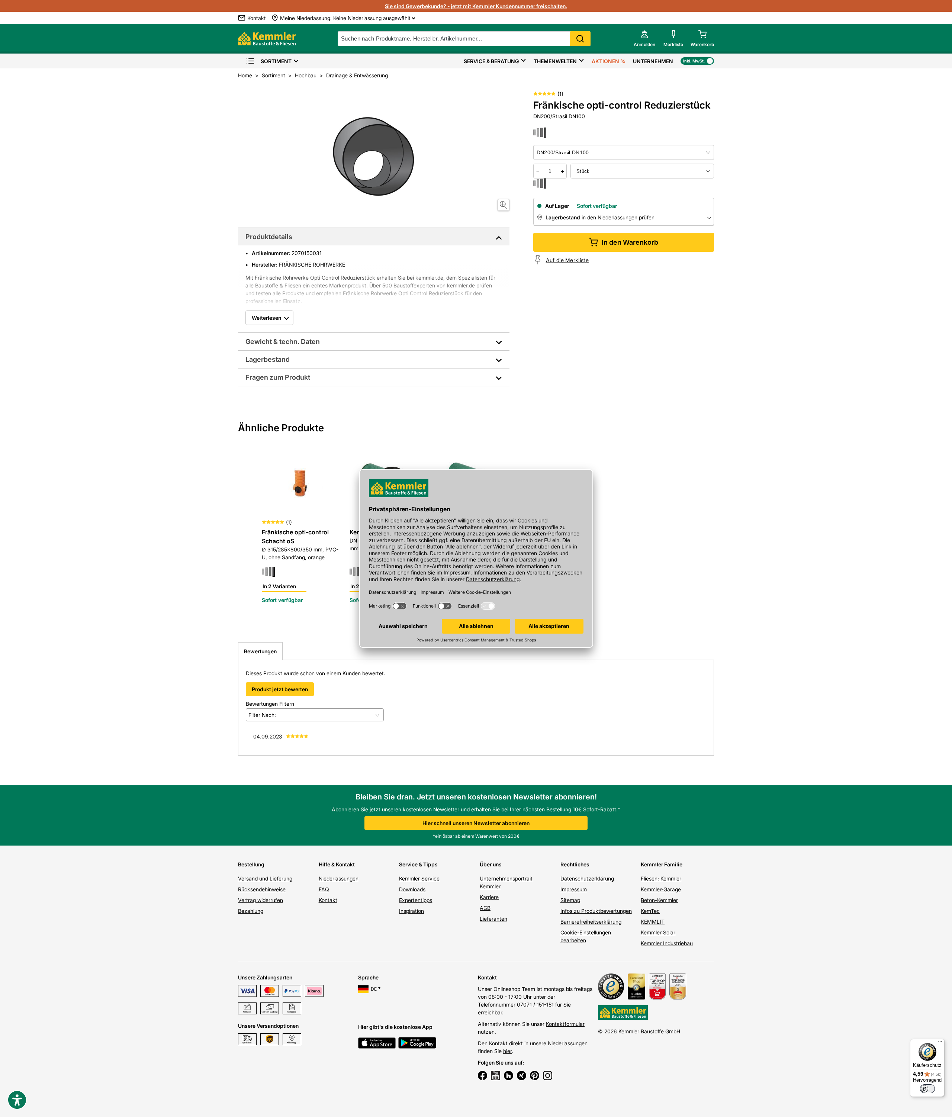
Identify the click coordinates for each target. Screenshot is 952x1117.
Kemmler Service (419, 878)
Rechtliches (574, 864)
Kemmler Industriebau (667, 943)
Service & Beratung (491, 61)
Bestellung (251, 864)
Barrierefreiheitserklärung (590, 921)
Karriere (489, 897)
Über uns (491, 864)
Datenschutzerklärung (587, 878)
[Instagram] (547, 1076)
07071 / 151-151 (535, 1004)
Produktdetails (268, 237)
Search (580, 38)
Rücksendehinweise (262, 889)
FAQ (324, 889)
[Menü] (940, 1043)
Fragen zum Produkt (277, 377)
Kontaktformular (565, 1024)
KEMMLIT (653, 921)
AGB (485, 908)
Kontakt (328, 900)
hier (507, 1051)
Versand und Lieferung (265, 878)
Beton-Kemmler (659, 900)
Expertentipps (415, 900)
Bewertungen (260, 651)
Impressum (573, 889)
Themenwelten (555, 61)
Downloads (412, 889)
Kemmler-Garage (661, 889)
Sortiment (276, 61)
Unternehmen (653, 61)
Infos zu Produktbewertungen (596, 911)
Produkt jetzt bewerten (280, 689)
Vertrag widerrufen (260, 900)
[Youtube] (495, 1076)
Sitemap (570, 900)
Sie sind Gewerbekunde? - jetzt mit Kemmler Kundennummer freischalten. (476, 6)
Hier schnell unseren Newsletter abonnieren (476, 823)
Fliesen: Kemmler (661, 878)
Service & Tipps (418, 864)
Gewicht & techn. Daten (282, 341)
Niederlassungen (338, 878)
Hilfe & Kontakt (337, 864)
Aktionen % (608, 61)
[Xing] (521, 1076)
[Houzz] (508, 1076)
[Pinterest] (534, 1076)
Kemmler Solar (658, 932)
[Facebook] (482, 1076)
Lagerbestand (267, 359)
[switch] (927, 1088)
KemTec (650, 911)
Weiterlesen (266, 318)
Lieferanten (493, 918)
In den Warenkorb (630, 242)
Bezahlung (250, 911)
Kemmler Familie (661, 864)
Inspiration (411, 911)
